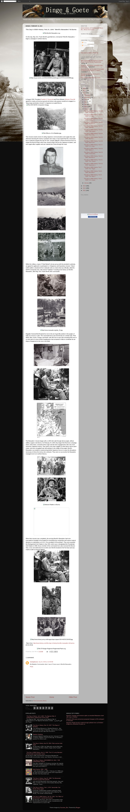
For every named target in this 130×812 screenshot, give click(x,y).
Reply (31, 666)
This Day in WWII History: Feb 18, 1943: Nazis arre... (93, 141)
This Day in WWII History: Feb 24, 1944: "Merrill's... (93, 126)
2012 (84, 188)
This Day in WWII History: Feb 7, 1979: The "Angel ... (93, 168)
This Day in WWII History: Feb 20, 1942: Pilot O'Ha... (93, 134)
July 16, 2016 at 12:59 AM (45, 662)
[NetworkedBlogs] (92, 214)
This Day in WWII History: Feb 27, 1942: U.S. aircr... (93, 115)
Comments (86, 45)
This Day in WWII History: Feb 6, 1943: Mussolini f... (93, 171)
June (85, 99)
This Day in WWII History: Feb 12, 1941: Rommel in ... (93, 156)
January (86, 183)
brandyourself (95, 28)
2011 (84, 190)
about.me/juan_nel (86, 28)
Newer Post (30, 697)
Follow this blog (92, 216)
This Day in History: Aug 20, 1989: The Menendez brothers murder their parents (47, 779)
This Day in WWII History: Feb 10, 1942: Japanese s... (93, 164)
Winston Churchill (70, 99)
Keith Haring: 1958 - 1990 (40, 769)
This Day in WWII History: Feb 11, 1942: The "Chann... (93, 160)
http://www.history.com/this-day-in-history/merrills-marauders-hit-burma (53, 643)
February (87, 109)
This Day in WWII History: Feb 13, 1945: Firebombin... (93, 153)
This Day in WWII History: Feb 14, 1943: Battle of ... (93, 149)
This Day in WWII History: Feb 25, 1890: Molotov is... (93, 123)
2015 (84, 90)
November (87, 97)
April (85, 104)
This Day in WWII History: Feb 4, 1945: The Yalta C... (93, 175)
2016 (84, 88)
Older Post (73, 697)
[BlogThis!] (52, 652)
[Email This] (50, 652)
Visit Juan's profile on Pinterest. (89, 52)
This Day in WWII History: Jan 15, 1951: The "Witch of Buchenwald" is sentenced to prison (48, 797)
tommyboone (34, 662)
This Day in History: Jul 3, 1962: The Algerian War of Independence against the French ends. (41, 716)
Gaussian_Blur (64, 807)
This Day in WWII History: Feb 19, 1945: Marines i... (93, 138)
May (85, 102)
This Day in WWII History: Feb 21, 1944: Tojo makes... (93, 130)
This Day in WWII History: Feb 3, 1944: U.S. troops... (93, 179)
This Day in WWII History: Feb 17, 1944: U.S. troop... (93, 145)
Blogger (78, 807)
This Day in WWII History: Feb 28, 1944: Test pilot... (93, 111)
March (86, 106)
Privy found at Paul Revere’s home (90, 77)
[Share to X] (53, 652)
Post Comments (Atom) (39, 700)
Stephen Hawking (38, 734)
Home (51, 697)
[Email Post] (47, 651)
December (87, 95)
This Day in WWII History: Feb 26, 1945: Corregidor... (93, 119)
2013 (84, 186)
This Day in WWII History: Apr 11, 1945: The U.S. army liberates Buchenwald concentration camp (44, 753)
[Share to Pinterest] (57, 652)
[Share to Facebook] (55, 652)
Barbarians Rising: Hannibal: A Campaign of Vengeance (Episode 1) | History (92, 69)
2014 (84, 93)
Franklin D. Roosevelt (47, 99)
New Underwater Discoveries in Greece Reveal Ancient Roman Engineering (92, 61)
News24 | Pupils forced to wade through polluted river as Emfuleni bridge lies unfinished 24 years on (84, 723)
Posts (84, 42)
